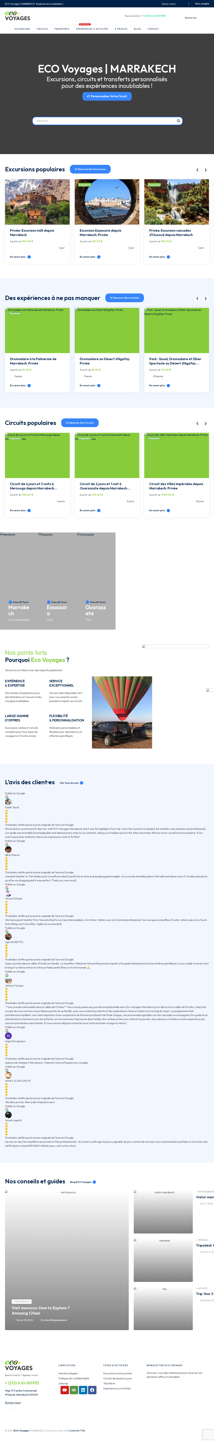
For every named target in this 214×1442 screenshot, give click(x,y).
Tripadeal (203, 1240)
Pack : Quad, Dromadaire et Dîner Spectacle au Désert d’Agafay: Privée (175, 361)
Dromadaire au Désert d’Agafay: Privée (105, 361)
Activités (202, 1288)
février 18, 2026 (24, 1320)
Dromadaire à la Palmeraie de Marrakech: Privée (33, 361)
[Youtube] (65, 1390)
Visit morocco (22, 1301)
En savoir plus (18, 256)
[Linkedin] (83, 1390)
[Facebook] (92, 1390)
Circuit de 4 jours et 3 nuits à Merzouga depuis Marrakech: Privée (32, 486)
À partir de (15, 241)
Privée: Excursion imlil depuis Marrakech (32, 232)
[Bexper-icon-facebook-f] (180, 4)
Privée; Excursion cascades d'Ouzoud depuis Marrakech (171, 232)
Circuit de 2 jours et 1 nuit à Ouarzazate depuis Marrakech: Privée (104, 486)
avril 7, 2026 (206, 1203)
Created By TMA (76, 1430)
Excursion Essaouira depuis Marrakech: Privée (100, 232)
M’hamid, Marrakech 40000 (21, 1394)
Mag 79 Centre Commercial (21, 1390)
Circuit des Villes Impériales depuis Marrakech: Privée (176, 486)
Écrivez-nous (12, 1402)
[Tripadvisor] (74, 1390)
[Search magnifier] (178, 121)
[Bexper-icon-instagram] (184, 4)
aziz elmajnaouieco (56, 1320)
